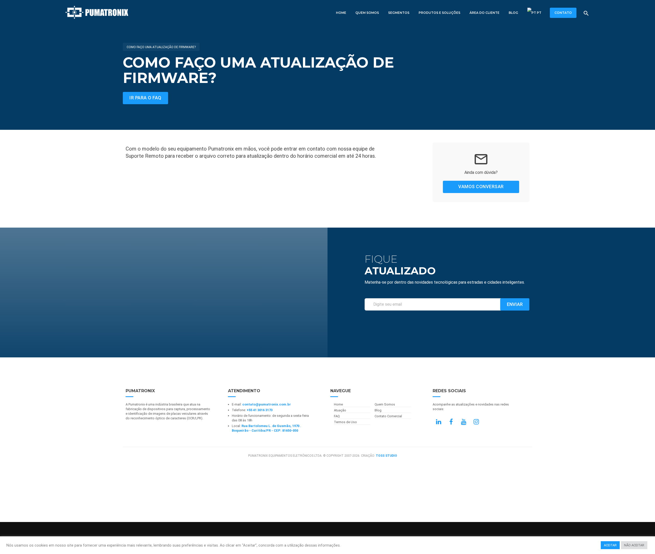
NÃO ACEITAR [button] (634, 545)
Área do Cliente (484, 13)
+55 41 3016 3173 (259, 410)
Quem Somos (367, 13)
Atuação (340, 410)
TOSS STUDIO (386, 455)
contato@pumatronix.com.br (266, 404)
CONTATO (563, 13)
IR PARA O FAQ (145, 97)
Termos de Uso (345, 422)
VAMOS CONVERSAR (481, 186)
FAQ (337, 416)
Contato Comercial (388, 416)
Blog (513, 13)
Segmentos (398, 13)
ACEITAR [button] (610, 545)
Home (341, 13)
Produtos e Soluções (439, 13)
